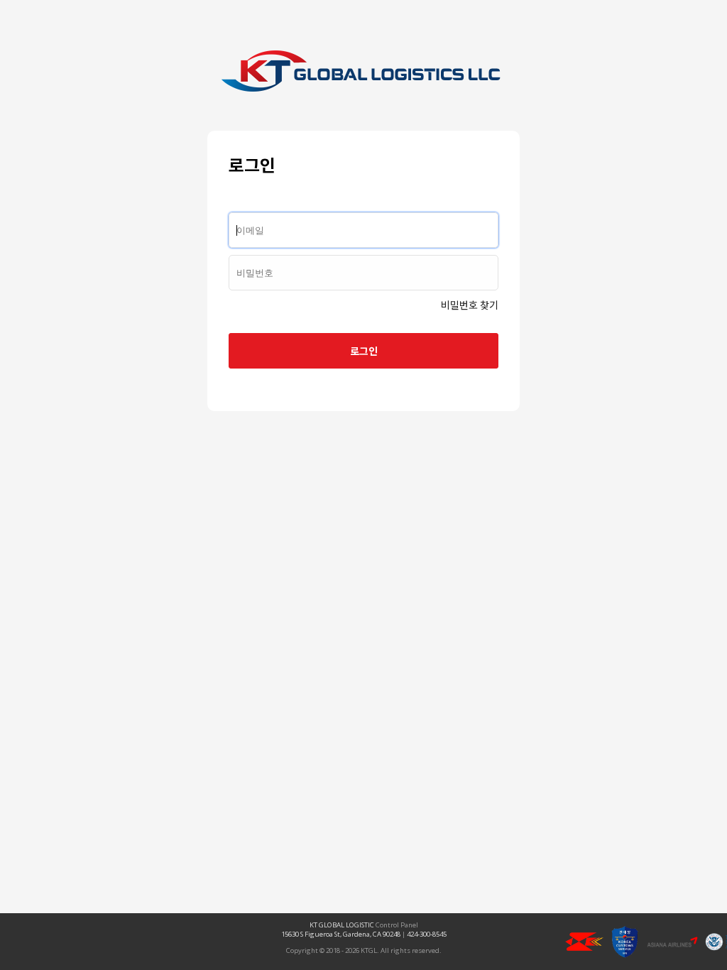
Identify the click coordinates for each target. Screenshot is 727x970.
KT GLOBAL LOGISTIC (342, 925)
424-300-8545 (427, 934)
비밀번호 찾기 (469, 305)
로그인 (364, 351)
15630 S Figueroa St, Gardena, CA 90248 (340, 934)
